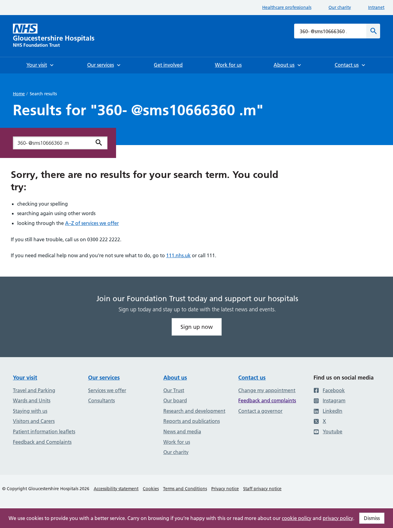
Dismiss (372, 518)
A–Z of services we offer (92, 223)
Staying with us (30, 411)
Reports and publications (191, 421)
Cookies (151, 488)
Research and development (194, 411)
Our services (104, 377)
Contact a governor (260, 411)
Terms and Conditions (185, 488)
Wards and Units (31, 400)
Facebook (334, 390)
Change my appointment (266, 390)
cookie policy (296, 518)
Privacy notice (225, 488)
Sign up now (197, 326)
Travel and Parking (34, 390)
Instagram (334, 400)
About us (175, 377)
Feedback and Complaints (42, 442)
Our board (175, 400)
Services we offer (107, 390)
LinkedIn (332, 411)
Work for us (176, 442)
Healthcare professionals (286, 7)
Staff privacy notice (262, 488)
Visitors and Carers (34, 421)
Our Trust (173, 390)
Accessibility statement (116, 488)
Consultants (101, 400)
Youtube (332, 431)
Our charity (340, 7)
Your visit (25, 377)
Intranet (376, 7)
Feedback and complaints (267, 400)
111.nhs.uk (178, 255)
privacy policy (338, 518)
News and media (182, 431)
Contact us (252, 377)
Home (19, 94)
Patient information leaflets (44, 431)
